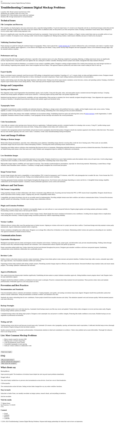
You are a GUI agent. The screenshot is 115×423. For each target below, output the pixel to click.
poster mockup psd (64, 46)
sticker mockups (89, 113)
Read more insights (6, 352)
